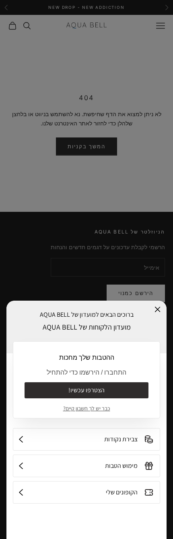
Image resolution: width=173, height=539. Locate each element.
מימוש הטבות (121, 465)
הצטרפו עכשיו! (86, 390)
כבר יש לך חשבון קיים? (86, 408)
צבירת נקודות (121, 439)
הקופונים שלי (122, 492)
